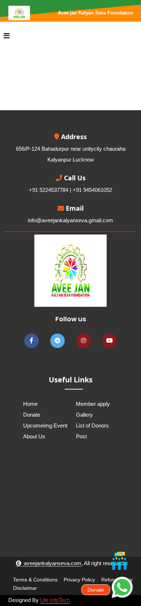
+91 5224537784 (48, 190)
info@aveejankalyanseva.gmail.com (70, 220)
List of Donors (92, 425)
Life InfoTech (55, 600)
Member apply (93, 404)
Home (30, 404)
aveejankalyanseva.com (52, 563)
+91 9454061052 (92, 190)
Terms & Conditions (35, 580)
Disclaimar (25, 588)
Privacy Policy (79, 580)
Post (81, 436)
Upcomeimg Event (45, 425)
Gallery (84, 415)
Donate (31, 415)
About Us (34, 436)
